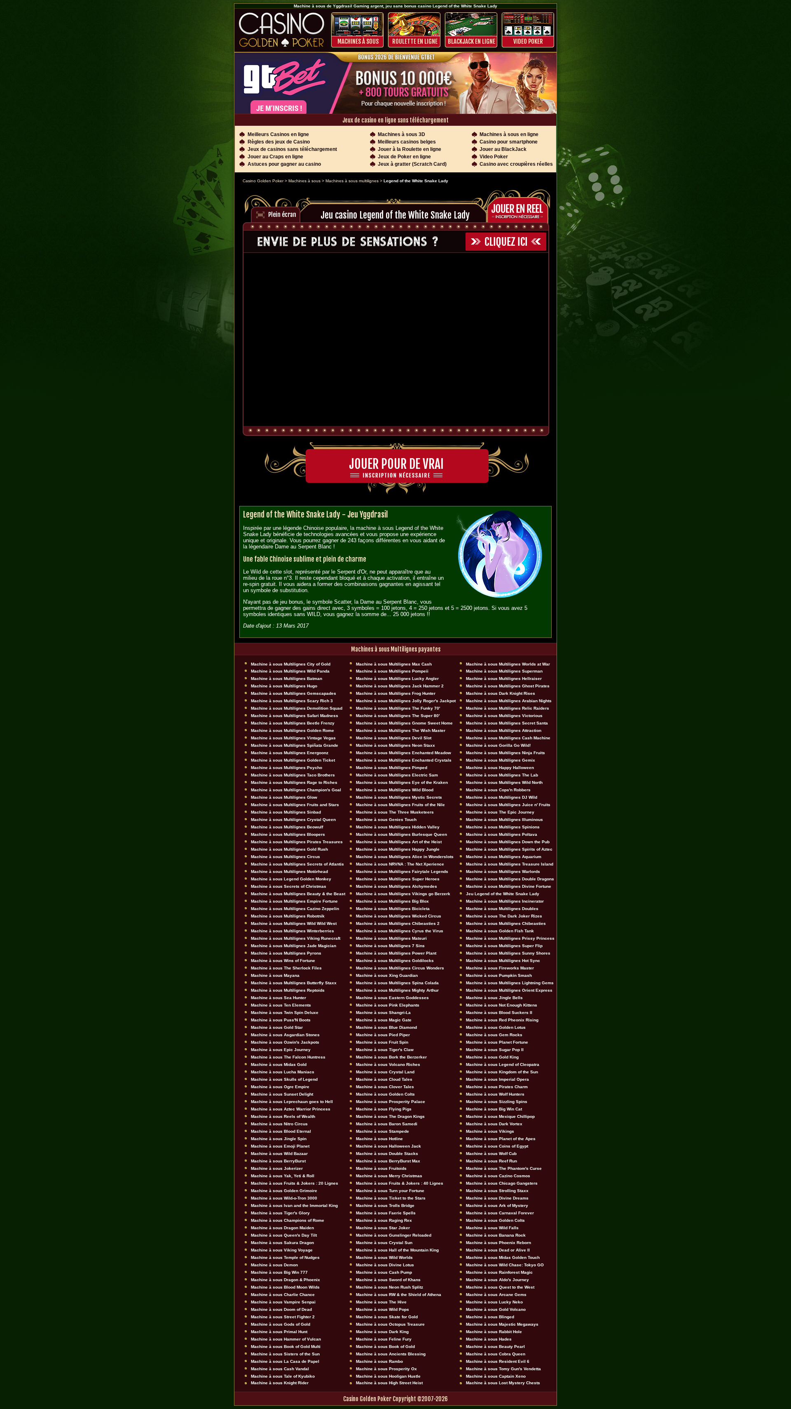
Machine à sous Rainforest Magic (499, 1272)
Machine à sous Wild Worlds (384, 1257)
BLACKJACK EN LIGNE (471, 41)
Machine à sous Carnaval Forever (500, 1213)
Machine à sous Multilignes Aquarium (503, 856)
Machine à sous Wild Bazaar (279, 1153)
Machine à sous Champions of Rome (287, 1220)
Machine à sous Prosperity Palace (390, 1101)
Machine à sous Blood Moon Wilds (285, 1287)
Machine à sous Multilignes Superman (504, 671)
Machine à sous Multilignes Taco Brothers (293, 775)
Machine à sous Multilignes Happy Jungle (398, 849)
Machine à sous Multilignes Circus (285, 856)
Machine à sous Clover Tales (385, 1086)
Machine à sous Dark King (382, 1331)
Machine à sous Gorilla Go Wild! (498, 745)
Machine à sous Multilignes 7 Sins (390, 945)
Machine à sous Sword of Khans (388, 1279)
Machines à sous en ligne (509, 134)
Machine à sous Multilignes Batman (286, 678)
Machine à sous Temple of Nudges (285, 1257)
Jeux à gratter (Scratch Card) (412, 164)
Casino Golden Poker (263, 181)
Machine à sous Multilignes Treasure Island (509, 864)
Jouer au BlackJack (503, 149)
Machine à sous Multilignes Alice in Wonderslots (405, 856)
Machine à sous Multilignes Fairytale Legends (402, 871)
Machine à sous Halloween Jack (388, 1146)
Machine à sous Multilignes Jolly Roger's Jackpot (406, 701)
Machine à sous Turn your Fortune (390, 1190)
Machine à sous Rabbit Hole (494, 1331)
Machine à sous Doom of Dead (281, 1309)
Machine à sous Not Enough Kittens (501, 1005)
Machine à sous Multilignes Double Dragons (510, 879)
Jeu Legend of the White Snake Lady (502, 894)
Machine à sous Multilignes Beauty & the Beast (298, 894)
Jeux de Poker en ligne (404, 157)
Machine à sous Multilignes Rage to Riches (294, 782)
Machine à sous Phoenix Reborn (498, 1242)
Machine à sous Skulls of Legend (284, 1079)
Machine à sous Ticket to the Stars (391, 1198)
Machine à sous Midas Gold (279, 1064)
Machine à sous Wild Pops (382, 1309)
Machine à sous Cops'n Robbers (498, 790)
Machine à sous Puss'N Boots (281, 1020)
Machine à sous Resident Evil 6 (497, 1361)
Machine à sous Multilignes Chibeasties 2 (398, 923)
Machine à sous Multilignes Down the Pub (508, 842)
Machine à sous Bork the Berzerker (391, 1057)
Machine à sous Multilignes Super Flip (504, 945)
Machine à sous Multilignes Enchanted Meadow (403, 752)
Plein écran (282, 215)
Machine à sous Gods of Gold (280, 1324)
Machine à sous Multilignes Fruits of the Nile (400, 804)
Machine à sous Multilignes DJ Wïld (501, 797)
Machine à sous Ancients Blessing (391, 1354)
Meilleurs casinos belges (407, 142)
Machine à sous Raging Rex (384, 1220)
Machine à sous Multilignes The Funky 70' (398, 708)
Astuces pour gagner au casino (284, 164)
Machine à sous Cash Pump (384, 1272)
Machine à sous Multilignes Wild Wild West (294, 923)
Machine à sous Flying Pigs (384, 1109)
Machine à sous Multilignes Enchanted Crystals (404, 760)
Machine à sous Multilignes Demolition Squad (296, 708)
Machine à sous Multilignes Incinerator (505, 901)
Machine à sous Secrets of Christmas (288, 886)
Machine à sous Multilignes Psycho (286, 767)
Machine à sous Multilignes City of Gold (290, 664)
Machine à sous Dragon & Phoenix (285, 1279)
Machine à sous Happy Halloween (500, 767)
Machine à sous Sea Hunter (278, 997)
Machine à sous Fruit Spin (382, 1042)
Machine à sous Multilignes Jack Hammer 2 (400, 686)
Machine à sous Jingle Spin (279, 1138)
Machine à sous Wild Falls (492, 1228)
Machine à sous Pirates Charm (497, 1086)
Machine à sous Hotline (379, 1138)
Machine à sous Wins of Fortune (283, 960)
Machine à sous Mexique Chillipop (500, 1116)
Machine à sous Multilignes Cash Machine (508, 738)
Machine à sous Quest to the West (500, 1287)
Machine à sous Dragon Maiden (282, 1228)
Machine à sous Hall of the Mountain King (397, 1250)
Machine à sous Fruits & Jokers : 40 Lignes (399, 1183)
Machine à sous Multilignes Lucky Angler (397, 678)
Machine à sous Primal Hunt (279, 1331)
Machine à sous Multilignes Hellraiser (504, 678)
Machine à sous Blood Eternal (281, 1131)
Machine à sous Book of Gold (385, 1346)
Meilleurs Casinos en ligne (278, 134)
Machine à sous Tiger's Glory (280, 1213)
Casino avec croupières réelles (516, 164)
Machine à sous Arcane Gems (496, 1294)
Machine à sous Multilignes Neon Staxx (395, 745)
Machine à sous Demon (274, 1265)
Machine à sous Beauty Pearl (495, 1346)
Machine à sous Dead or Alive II (498, 1250)
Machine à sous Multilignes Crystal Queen (293, 819)
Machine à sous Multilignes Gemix (500, 760)
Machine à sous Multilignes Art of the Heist (399, 842)
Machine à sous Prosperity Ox (386, 1369)
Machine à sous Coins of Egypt (497, 1146)
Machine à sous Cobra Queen (495, 1354)
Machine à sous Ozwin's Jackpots (285, 1042)
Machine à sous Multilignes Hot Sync (503, 960)
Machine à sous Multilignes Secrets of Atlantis (297, 864)
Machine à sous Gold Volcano (496, 1309)
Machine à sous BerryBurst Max (388, 1161)
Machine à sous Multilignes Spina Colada (397, 983)
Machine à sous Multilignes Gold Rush (289, 849)
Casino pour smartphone (509, 142)
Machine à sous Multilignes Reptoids (288, 990)
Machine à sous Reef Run (491, 1161)
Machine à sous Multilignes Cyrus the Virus (399, 931)
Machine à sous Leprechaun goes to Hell (292, 1101)
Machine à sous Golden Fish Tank (500, 931)
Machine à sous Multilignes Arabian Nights (509, 701)
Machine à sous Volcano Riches (388, 1064)
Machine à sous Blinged (490, 1317)
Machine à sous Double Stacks (387, 1153)
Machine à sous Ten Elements (281, 1005)
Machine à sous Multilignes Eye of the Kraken (402, 782)
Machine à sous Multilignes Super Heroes (398, 879)
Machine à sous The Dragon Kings (390, 1116)
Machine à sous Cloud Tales (384, 1079)
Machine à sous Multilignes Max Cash (394, 664)
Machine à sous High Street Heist (389, 1383)
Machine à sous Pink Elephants (387, 1005)
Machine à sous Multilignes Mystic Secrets (399, 797)
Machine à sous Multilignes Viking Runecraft (295, 938)
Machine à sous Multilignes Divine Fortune (508, 886)
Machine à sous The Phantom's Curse (504, 1168)
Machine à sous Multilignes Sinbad (286, 812)
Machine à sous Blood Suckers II (499, 1012)
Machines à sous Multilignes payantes (395, 649)
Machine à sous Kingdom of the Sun (502, 1072)
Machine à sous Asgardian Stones (285, 1035)
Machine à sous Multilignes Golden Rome (292, 730)
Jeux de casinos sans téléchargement (292, 149)
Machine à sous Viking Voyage (282, 1250)
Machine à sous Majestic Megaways (502, 1324)
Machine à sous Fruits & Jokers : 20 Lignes (294, 1183)
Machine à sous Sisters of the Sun (285, 1354)
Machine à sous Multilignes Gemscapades (293, 693)
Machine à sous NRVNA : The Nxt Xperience (400, 864)
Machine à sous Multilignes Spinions (503, 827)
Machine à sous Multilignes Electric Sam (397, 775)
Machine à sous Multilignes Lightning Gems (510, 983)
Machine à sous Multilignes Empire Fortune (294, 901)
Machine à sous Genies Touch (386, 819)
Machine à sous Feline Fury (384, 1339)
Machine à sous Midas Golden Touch (503, 1257)
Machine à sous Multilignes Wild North (504, 782)
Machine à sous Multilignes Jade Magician (293, 945)
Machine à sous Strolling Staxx (497, 1190)
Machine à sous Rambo (379, 1361)
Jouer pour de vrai (396, 464)
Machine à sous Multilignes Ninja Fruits (505, 752)
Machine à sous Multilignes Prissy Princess (510, 938)
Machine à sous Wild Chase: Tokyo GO (505, 1265)
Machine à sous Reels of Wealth (283, 1116)
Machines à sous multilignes (352, 181)
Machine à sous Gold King (492, 1057)
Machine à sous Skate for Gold (387, 1317)
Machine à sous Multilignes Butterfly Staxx (294, 983)
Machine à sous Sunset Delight (282, 1094)
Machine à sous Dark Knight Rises (500, 693)
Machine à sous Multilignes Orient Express (509, 990)
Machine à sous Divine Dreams (497, 1198)
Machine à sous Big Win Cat (494, 1109)
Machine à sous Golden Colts (385, 1094)
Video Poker (528, 41)
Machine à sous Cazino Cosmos (498, 1176)
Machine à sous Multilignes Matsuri (391, 938)
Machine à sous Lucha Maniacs (282, 1072)
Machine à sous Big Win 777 (279, 1272)
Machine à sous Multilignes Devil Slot (393, 738)
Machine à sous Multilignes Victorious (504, 715)
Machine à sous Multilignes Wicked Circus (398, 916)
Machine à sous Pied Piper (383, 1035)
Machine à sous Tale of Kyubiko (283, 1376)
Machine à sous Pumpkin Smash (499, 975)
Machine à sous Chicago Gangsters (502, 1183)
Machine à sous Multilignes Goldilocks (395, 960)
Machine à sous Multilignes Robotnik (288, 916)
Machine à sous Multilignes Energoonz (289, 752)
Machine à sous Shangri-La (383, 1012)
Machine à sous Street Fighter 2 (283, 1317)
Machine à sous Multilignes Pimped (391, 767)
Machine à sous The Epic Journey (500, 812)
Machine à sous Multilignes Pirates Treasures (297, 842)
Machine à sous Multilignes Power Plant (396, 953)
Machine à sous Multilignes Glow (284, 797)
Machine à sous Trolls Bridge (385, 1205)
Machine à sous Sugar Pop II (495, 1049)
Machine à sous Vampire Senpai (283, 1302)
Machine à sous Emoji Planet (280, 1146)
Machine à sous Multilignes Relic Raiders (507, 708)
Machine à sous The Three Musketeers (395, 812)
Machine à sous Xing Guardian (387, 975)
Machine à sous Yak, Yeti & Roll (282, 1176)
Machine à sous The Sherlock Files (286, 968)
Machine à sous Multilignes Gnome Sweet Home (404, 723)
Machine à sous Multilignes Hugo (284, 686)
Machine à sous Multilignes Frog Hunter (395, 693)
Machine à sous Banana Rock (496, 1235)
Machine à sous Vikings (490, 1131)
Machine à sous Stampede (382, 1131)
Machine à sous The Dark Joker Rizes (504, 916)
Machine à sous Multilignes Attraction (503, 730)
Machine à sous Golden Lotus (496, 1027)
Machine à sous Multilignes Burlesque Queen (401, 834)
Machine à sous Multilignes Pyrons (286, 953)
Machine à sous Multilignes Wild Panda (290, 671)
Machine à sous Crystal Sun (384, 1242)
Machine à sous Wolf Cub (491, 1153)
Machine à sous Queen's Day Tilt (284, 1235)
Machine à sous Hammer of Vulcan (286, 1339)
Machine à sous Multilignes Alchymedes (396, 886)
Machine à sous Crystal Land (385, 1072)
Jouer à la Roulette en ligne (409, 149)
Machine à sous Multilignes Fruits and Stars (295, 804)
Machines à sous (358, 41)
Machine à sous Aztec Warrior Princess (290, 1109)
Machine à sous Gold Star (277, 1027)
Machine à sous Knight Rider (280, 1383)
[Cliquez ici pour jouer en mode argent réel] (520, 209)
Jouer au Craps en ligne (275, 157)
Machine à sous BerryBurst (278, 1161)
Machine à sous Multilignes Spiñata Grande (294, 745)
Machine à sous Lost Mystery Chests (503, 1383)
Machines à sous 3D (401, 134)
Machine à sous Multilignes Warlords (503, 871)
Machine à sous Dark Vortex (494, 1124)
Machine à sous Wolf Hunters (495, 1094)
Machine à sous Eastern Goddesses (392, 997)
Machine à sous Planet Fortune (497, 1042)
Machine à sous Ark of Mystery (497, 1205)
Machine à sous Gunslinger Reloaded (393, 1235)
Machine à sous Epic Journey (281, 1049)
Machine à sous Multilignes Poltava (501, 834)
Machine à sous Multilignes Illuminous (504, 819)
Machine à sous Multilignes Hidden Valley (398, 827)
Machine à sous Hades (489, 1339)
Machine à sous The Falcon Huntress (288, 1057)
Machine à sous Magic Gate (384, 1020)
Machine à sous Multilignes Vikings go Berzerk (403, 894)
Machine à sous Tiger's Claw (385, 1049)
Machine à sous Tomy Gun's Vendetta (503, 1369)
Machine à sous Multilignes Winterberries (292, 931)
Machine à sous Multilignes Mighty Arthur (397, 990)
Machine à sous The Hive (381, 1302)
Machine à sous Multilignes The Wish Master (400, 730)
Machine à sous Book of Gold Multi (286, 1346)
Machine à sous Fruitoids (381, 1168)
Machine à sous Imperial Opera (497, 1079)
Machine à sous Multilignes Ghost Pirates (508, 686)
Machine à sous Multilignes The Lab (502, 775)
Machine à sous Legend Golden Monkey (291, 879)
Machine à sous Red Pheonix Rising (502, 1020)
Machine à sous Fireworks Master (500, 968)
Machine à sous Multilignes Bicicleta (393, 908)
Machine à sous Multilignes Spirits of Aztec (509, 849)
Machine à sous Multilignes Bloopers (288, 834)
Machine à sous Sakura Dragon (282, 1242)
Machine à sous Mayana (275, 975)
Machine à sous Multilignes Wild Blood (394, 790)
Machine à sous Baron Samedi (386, 1124)
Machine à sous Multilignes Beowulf (287, 827)
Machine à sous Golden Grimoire (284, 1190)
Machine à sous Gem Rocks (494, 1035)
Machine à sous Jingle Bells (494, 997)
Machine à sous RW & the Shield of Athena (398, 1294)
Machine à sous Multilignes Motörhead (289, 871)
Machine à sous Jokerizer (277, 1168)
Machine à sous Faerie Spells (386, 1213)
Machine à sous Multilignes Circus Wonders (400, 968)
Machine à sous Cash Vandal (280, 1369)
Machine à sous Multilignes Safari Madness (294, 715)
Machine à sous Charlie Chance (283, 1294)
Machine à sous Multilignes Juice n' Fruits (508, 804)
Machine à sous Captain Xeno (496, 1376)
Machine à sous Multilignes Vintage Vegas (293, 738)
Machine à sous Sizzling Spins (496, 1101)
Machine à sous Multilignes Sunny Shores (508, 953)
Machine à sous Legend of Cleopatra (502, 1064)
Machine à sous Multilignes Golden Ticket (293, 760)
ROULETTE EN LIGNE (415, 41)
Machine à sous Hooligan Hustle (388, 1376)
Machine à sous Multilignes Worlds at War (508, 664)
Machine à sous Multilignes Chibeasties (506, 923)
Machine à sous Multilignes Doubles (502, 908)
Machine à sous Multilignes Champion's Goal (296, 790)
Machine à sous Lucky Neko (494, 1302)
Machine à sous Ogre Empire (280, 1086)
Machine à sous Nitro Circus (279, 1124)
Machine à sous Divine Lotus (385, 1265)
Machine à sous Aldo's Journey (497, 1279)
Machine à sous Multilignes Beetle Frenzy (293, 723)
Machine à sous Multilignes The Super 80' (398, 715)
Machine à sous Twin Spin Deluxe (284, 1012)
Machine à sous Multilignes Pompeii (392, 671)
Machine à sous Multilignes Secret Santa (507, 723)
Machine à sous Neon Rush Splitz (389, 1287)
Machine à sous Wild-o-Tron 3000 (284, 1198)
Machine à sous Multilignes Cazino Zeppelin (295, 908)
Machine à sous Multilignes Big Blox (392, 901)
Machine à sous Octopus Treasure (390, 1324)
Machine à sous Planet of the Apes (501, 1138)
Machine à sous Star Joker (383, 1228)
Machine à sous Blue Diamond (386, 1027)
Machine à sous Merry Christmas (389, 1176)
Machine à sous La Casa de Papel (285, 1361)
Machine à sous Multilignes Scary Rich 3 (292, 701)
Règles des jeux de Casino (279, 142)
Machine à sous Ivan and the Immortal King (294, 1205)
